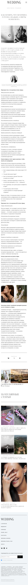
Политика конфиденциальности (8, 580)
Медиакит (3, 526)
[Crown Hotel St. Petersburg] (14, 384)
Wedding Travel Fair (6, 541)
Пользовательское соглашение (7, 579)
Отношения (18, 8)
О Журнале (4, 523)
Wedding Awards (5, 538)
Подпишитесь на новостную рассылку (12, 553)
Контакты (3, 535)
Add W (2, 544)
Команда (3, 529)
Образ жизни (10, 8)
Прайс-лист (4, 532)
